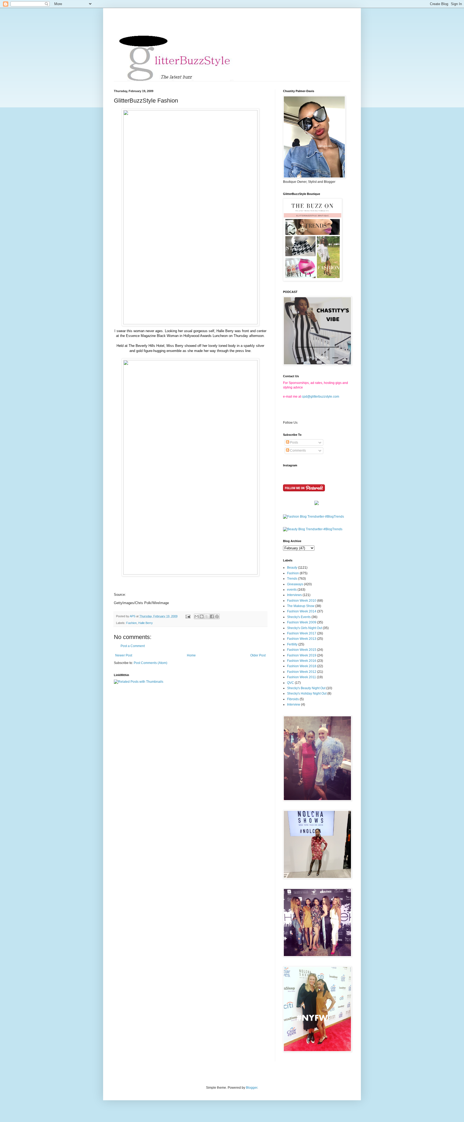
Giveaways (295, 584)
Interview (293, 704)
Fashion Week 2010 (301, 600)
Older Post (258, 655)
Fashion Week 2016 (301, 661)
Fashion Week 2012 (301, 672)
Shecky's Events (299, 617)
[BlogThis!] (201, 616)
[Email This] (196, 616)
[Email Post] (187, 616)
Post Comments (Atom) (150, 663)
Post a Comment (133, 646)
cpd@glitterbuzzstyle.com (320, 396)
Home (191, 655)
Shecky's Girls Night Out (304, 628)
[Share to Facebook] (212, 616)
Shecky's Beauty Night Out (306, 688)
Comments (297, 450)
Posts (293, 442)
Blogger (251, 1088)
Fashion (131, 622)
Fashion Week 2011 (301, 677)
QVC (290, 683)
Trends (292, 578)
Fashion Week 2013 (301, 639)
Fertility (292, 644)
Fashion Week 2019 (301, 655)
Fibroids (293, 699)
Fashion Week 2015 (301, 650)
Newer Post (123, 655)
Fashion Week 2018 (301, 666)
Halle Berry (145, 622)
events (292, 589)
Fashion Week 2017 (301, 633)
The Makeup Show (300, 606)
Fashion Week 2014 (301, 611)
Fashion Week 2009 (301, 622)
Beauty (292, 567)
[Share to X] (206, 616)
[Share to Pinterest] (217, 616)
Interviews (294, 595)
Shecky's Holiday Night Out (307, 693)
